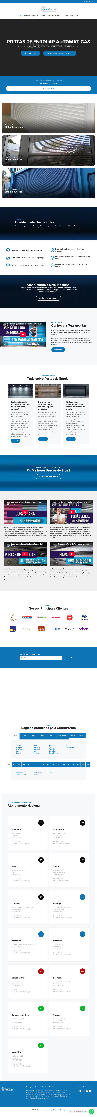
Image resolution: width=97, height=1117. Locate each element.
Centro (15, 735)
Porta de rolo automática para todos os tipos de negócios (46, 405)
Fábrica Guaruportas (31, 16)
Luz (50, 745)
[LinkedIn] (89, 1)
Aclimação (19, 745)
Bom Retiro (19, 749)
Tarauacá (35, 775)
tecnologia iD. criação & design (55, 1110)
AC (9, 764)
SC (83, 764)
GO (58, 764)
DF (43, 764)
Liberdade (36, 753)
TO (38, 764)
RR (19, 764)
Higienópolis (36, 749)
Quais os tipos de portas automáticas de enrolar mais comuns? (20, 405)
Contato (72, 16)
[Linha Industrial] (48, 183)
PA (28, 764)
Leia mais (15, 441)
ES (73, 764)
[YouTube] (92, 1)
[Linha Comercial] (48, 150)
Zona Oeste (34, 736)
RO (33, 764)
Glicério (35, 751)
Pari (50, 747)
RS (88, 764)
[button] (77, 16)
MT (48, 764)
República (52, 749)
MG (64, 764)
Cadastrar (71, 658)
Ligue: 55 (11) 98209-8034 (48, 83)
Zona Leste (51, 736)
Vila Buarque (70, 747)
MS (53, 764)
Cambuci (18, 753)
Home (21, 16)
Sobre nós (58, 350)
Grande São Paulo (62, 736)
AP (24, 764)
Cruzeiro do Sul (21, 775)
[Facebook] (84, 1)
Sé (67, 745)
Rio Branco (19, 773)
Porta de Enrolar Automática (51, 16)
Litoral (73, 735)
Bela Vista (19, 747)
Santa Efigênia (53, 753)
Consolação (36, 747)
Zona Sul (42, 736)
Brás (17, 751)
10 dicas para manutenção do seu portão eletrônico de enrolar (75, 405)
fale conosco (48, 88)
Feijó (50, 773)
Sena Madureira (38, 773)
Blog (66, 16)
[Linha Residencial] (48, 118)
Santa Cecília (53, 751)
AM (14, 764)
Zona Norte (24, 736)
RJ (68, 764)
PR (78, 764)
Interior (81, 735)
